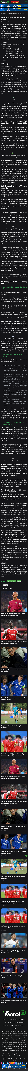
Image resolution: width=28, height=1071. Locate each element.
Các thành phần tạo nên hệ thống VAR (13, 51)
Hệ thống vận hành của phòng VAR (11, 50)
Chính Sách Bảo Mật (8, 1025)
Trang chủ (3, 13)
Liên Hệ (14, 1028)
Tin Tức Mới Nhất (11, 13)
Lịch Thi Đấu (13, 1019)
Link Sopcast (22, 1019)
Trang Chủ (5, 1019)
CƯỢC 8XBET (15, 2)
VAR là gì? (5, 42)
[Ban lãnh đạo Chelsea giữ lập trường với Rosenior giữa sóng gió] (14, 657)
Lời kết (4, 60)
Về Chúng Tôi (8, 1022)
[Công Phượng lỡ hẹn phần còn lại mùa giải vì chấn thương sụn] (14, 713)
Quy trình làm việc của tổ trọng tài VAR (13, 53)
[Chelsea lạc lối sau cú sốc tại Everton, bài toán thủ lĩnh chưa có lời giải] (14, 685)
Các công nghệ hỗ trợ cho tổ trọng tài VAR (14, 55)
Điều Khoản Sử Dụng (19, 1022)
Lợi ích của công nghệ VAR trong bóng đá (13, 48)
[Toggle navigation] (26, 2)
